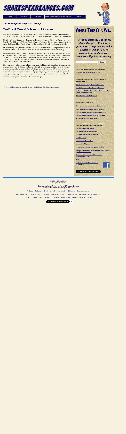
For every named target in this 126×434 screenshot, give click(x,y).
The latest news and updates (85, 128)
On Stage (30, 191)
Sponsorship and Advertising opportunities (90, 147)
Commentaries (61, 191)
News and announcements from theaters (89, 106)
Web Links (45, 194)
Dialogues (37, 17)
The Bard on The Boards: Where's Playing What (91, 115)
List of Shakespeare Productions (86, 131)
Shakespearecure (51, 17)
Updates (34, 197)
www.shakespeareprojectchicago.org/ (88, 72)
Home (10, 17)
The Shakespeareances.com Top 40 (87, 134)
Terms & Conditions (78, 197)
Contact (89, 197)
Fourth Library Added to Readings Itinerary (90, 88)
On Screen (38, 191)
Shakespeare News (57, 194)
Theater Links (35, 194)
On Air (46, 191)
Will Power (23, 17)
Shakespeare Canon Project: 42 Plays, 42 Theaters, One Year (58, 186)
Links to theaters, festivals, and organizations (90, 109)
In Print (52, 191)
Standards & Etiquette (83, 144)
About (79, 17)
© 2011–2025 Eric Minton (58, 181)
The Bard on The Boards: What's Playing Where (91, 112)
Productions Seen (72, 194)
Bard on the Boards (22, 194)
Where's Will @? (65, 17)
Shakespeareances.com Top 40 (90, 194)
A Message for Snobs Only (84, 141)
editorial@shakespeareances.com (48, 87)
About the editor (81, 138)
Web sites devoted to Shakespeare (87, 118)
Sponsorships (65, 197)
